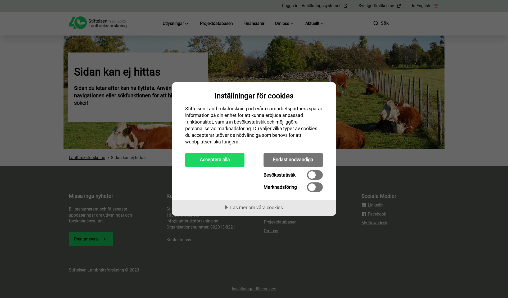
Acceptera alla (215, 159)
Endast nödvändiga (293, 159)
